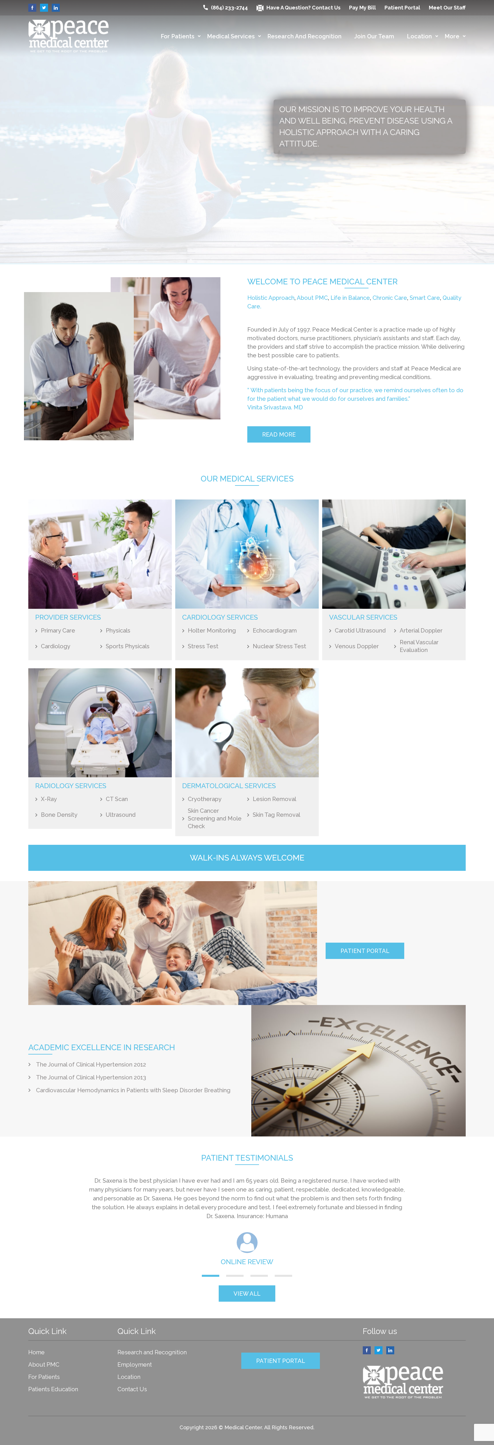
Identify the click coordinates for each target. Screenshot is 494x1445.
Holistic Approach (270, 297)
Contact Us (132, 1389)
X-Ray (49, 799)
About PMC (312, 297)
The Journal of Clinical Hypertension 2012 (91, 1064)
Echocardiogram (275, 630)
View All (247, 1293)
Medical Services (231, 36)
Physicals (118, 630)
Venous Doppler (357, 646)
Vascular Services (363, 617)
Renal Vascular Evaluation (419, 646)
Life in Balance (350, 297)
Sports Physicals (128, 646)
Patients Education (53, 1389)
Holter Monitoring (212, 630)
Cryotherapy (205, 799)
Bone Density (59, 814)
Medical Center (243, 1427)
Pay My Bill (362, 8)
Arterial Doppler (421, 630)
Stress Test (203, 646)
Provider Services (68, 617)
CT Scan (117, 799)
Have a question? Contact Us (303, 8)
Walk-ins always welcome (247, 858)
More (452, 36)
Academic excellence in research (101, 1047)
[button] (210, 1276)
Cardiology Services (220, 617)
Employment (134, 1364)
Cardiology (55, 646)
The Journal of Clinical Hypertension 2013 (91, 1077)
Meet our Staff (447, 8)
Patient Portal (402, 8)
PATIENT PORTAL (364, 951)
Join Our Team (374, 36)
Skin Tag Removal (276, 814)
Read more (279, 434)
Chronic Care (390, 297)
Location (419, 36)
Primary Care (58, 630)
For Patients (177, 36)
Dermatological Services (229, 786)
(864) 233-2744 (229, 8)
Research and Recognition (304, 36)
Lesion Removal (274, 799)
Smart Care (425, 297)
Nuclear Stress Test (279, 646)
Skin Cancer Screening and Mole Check (215, 818)
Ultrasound (121, 814)
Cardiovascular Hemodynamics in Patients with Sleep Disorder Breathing (133, 1090)
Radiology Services (70, 786)
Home (36, 1352)
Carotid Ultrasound (360, 630)
